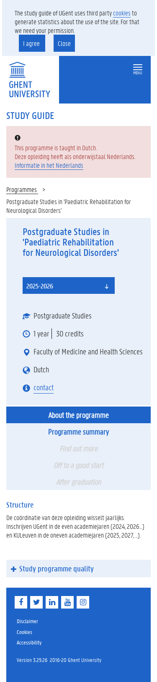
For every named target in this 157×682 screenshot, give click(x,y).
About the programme (79, 415)
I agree (32, 43)
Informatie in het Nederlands (49, 165)
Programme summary (78, 432)
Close (64, 43)
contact (43, 387)
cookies (122, 12)
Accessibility (29, 642)
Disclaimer (27, 620)
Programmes (22, 189)
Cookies (24, 631)
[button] (138, 67)
